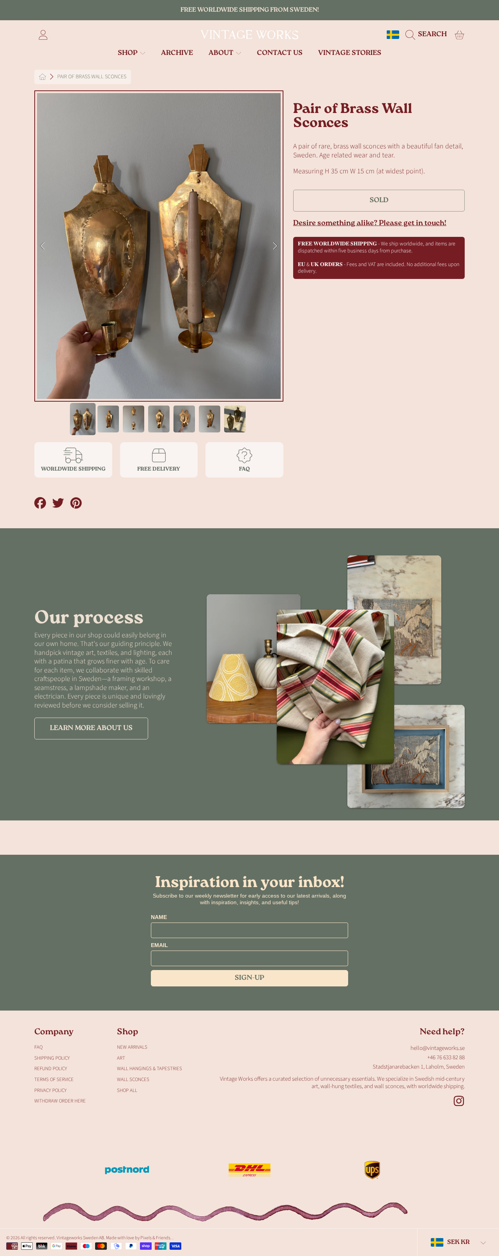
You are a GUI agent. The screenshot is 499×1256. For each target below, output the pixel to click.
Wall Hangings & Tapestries (149, 1068)
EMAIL (159, 945)
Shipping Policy (52, 1058)
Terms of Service (54, 1079)
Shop (128, 53)
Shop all (127, 1090)
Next (275, 246)
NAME (159, 917)
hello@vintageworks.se (438, 1048)
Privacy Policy (50, 1090)
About (222, 53)
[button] (428, 34)
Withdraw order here (60, 1100)
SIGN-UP (249, 978)
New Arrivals (132, 1047)
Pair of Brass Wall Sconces (91, 77)
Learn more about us (91, 728)
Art (121, 1058)
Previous (42, 246)
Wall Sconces (133, 1079)
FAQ (38, 1047)
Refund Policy (50, 1068)
